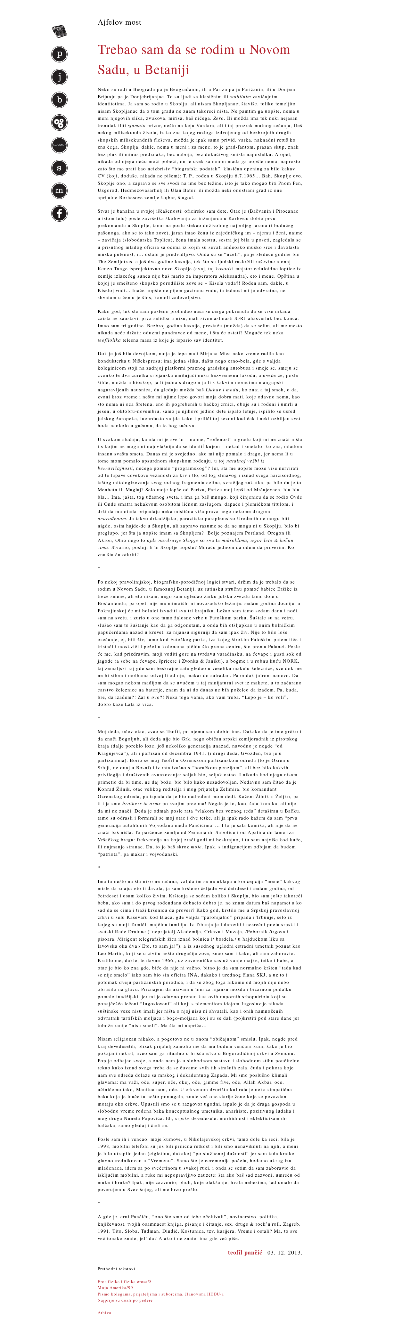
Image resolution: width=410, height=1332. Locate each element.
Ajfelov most (120, 22)
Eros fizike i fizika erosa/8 (125, 1281)
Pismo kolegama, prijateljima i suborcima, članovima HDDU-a (161, 1294)
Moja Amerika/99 (115, 1287)
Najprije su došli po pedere (125, 1300)
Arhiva (104, 1312)
